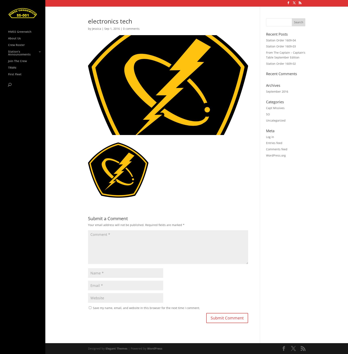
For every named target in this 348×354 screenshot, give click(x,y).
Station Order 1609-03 (281, 46)
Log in (270, 137)
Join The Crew (17, 61)
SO (268, 114)
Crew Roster (16, 45)
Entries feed (274, 143)
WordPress (154, 348)
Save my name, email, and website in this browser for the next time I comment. (146, 308)
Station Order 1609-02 (281, 63)
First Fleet (15, 74)
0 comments (131, 29)
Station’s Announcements (19, 53)
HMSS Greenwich (19, 32)
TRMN (12, 68)
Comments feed (276, 149)
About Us (14, 38)
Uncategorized (276, 120)
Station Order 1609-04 (281, 40)
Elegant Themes (116, 348)
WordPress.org (276, 155)
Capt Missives (275, 108)
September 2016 (277, 91)
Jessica (96, 29)
